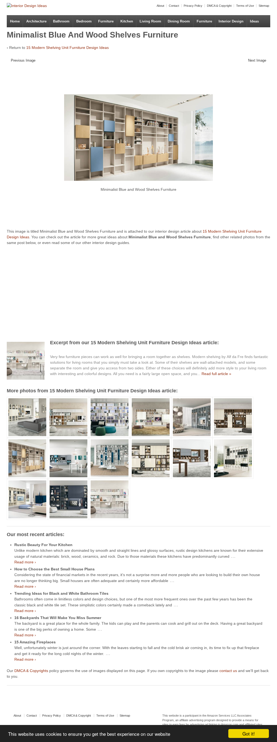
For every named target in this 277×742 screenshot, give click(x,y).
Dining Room (179, 21)
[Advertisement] (135, 80)
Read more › (25, 562)
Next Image (257, 60)
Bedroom (84, 21)
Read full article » (216, 374)
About (160, 5)
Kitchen (126, 21)
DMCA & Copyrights (31, 671)
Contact (174, 5)
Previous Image (23, 60)
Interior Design (231, 21)
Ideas (254, 21)
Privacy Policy (193, 5)
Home (15, 21)
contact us (228, 671)
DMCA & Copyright (219, 5)
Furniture (106, 21)
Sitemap (264, 5)
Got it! (248, 733)
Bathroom (61, 21)
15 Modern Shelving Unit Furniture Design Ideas (67, 47)
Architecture (36, 21)
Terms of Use (245, 5)
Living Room (150, 21)
